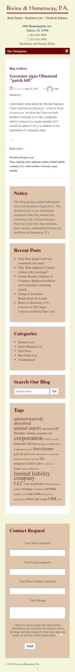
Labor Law (49, 463)
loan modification (34, 484)
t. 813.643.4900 (37, 35)
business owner (24, 433)
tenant (43, 499)
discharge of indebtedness (49, 443)
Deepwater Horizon (25, 444)
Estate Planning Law (30, 346)
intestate (35, 458)
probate (51, 488)
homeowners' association (47, 454)
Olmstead (45, 166)
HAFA (32, 454)
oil (35, 489)
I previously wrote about (24, 104)
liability (25, 468)
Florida (29, 449)
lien (31, 468)
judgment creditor (40, 161)
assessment (48, 429)
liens (37, 468)
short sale (32, 499)
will (59, 499)
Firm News (24, 351)
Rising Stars (47, 494)
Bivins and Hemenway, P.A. (26, 664)
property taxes (20, 494)
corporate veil (44, 433)
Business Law (27, 157)
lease (17, 468)
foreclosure (43, 448)
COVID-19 (49, 439)
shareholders (19, 499)
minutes (17, 489)
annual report (27, 428)
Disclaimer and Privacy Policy (37, 44)
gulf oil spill (21, 454)
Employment (19, 449)
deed (56, 439)
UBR (52, 498)
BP (57, 429)
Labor (39, 463)
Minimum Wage (53, 484)
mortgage (27, 489)
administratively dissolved (28, 420)
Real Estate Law (27, 355)
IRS (42, 459)
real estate (34, 493)
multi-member (32, 166)
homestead (18, 458)
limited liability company (32, 475)
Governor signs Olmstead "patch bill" (33, 78)
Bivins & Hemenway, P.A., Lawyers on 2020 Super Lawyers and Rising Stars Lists (36, 307)
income (27, 458)
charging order (23, 161)
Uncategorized (26, 360)
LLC (22, 166)
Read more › (17, 148)
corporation (28, 437)
